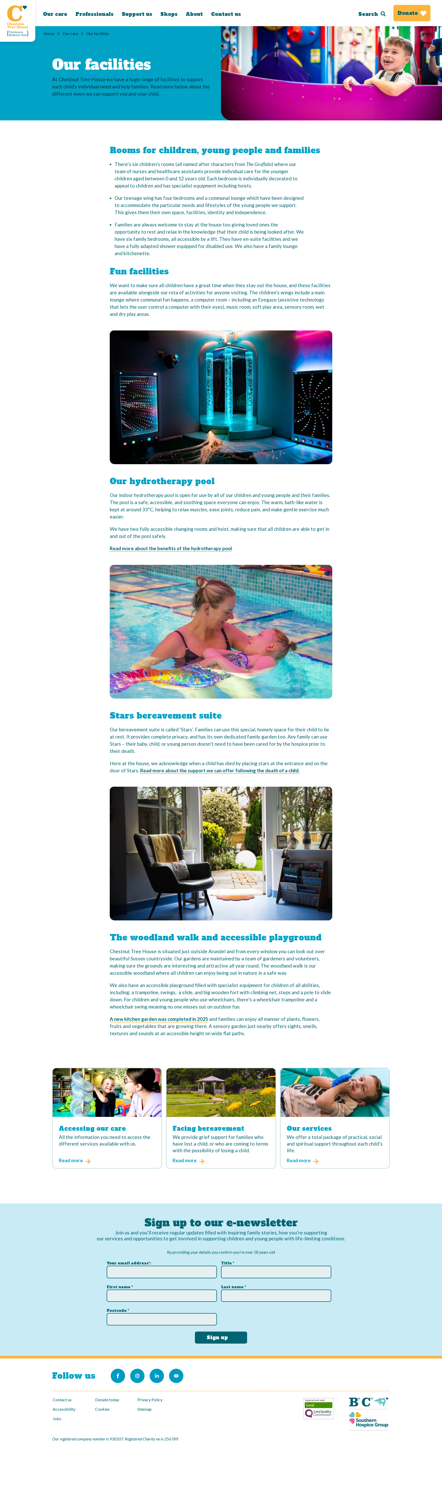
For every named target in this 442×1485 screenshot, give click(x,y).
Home (48, 33)
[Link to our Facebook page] (118, 1376)
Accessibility (64, 1409)
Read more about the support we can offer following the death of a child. (220, 770)
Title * (227, 1263)
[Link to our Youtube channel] (176, 1376)
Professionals (94, 14)
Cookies (102, 1409)
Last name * (233, 1287)
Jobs (57, 1418)
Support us (137, 14)
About (194, 14)
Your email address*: (129, 1263)
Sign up (217, 1337)
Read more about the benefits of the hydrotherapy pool (171, 548)
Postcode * (118, 1310)
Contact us (226, 14)
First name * (120, 1287)
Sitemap (144, 1409)
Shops (169, 14)
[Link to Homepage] (17, 21)
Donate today (107, 1399)
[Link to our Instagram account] (137, 1376)
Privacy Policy (149, 1399)
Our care (55, 14)
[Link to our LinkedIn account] (157, 1376)
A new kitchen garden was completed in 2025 (159, 1019)
